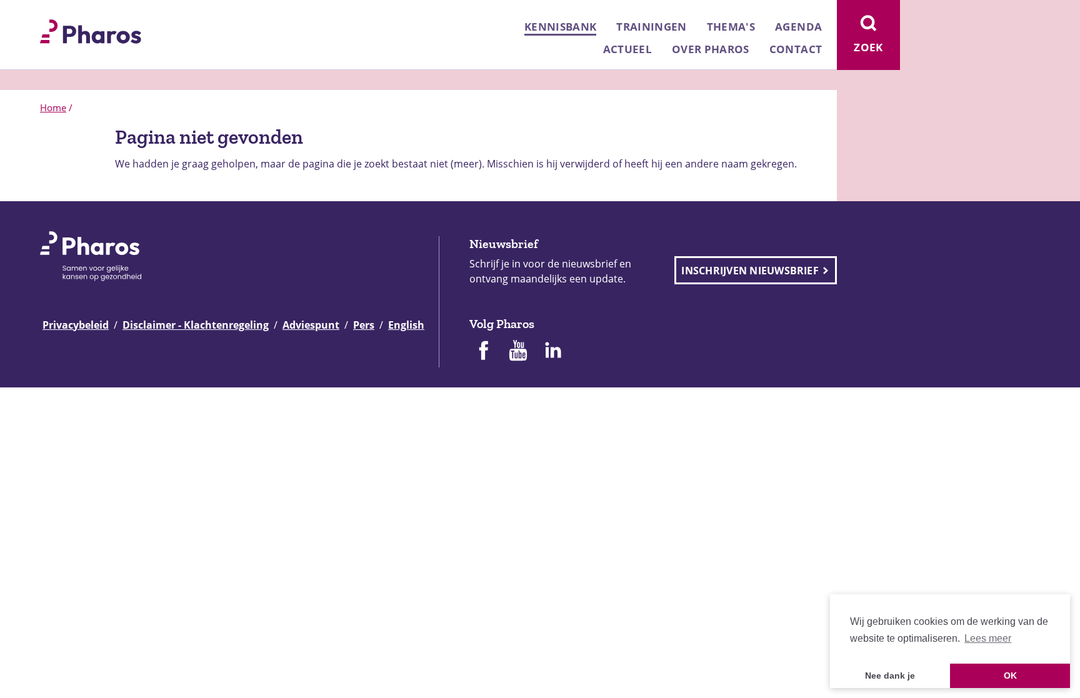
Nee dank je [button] (890, 676)
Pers (363, 325)
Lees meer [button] (987, 638)
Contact (795, 49)
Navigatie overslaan (52, 14)
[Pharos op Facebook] (483, 351)
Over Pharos (710, 49)
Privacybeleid (75, 325)
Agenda (798, 26)
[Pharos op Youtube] (518, 351)
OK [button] (1010, 676)
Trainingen (651, 26)
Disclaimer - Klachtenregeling (195, 325)
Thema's (731, 26)
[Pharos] (90, 29)
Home (53, 107)
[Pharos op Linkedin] (553, 351)
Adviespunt (310, 325)
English (406, 325)
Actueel (627, 49)
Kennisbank (560, 26)
